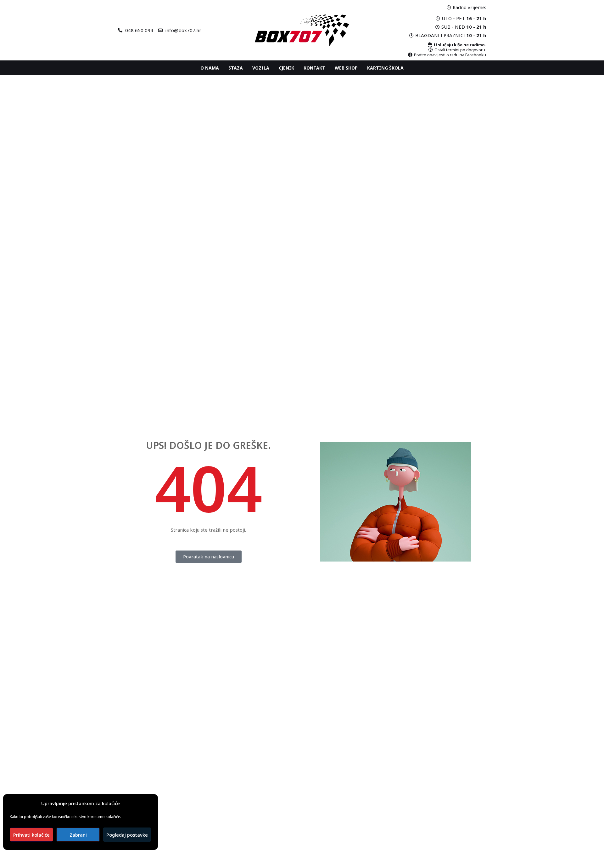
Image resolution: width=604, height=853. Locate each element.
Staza (235, 68)
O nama (209, 68)
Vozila (260, 68)
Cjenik (286, 68)
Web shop (346, 68)
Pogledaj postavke (127, 835)
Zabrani (78, 835)
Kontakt (314, 68)
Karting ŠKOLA (385, 68)
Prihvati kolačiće (31, 835)
